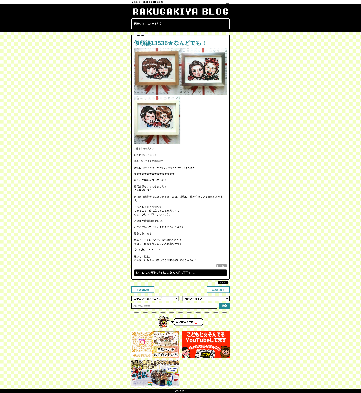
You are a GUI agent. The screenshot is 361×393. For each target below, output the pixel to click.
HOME (137, 2)
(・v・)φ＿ (221, 266)
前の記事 (217, 290)
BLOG (145, 2)
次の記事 (144, 290)
